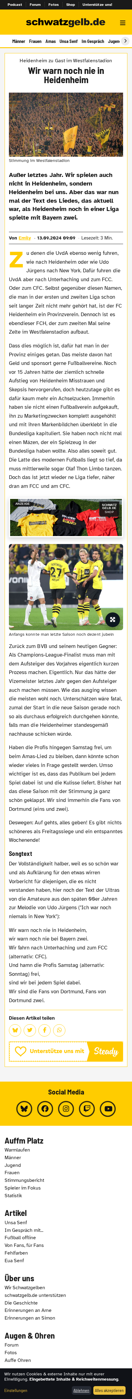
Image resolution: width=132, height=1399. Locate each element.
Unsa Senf (69, 41)
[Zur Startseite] (66, 23)
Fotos (54, 4)
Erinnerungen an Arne (28, 1310)
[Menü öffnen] (122, 23)
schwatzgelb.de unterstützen (35, 1295)
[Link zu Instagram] (66, 1109)
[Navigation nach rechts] (125, 41)
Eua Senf (14, 1261)
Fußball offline (20, 1238)
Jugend (114, 41)
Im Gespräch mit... (24, 1230)
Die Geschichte (21, 1303)
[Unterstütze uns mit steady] (66, 1051)
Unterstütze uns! (97, 4)
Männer (18, 41)
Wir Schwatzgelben (25, 1288)
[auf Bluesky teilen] (15, 1030)
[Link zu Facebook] (45, 1109)
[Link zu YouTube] (108, 1109)
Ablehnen (81, 1390)
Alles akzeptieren (109, 1390)
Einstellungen (15, 1390)
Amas (50, 41)
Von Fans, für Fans (24, 1245)
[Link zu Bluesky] (24, 1109)
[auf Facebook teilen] (44, 1030)
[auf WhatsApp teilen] (59, 1030)
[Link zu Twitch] (87, 1109)
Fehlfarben (16, 1253)
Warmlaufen (17, 1150)
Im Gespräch (93, 41)
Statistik (13, 1196)
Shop (70, 4)
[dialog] (66, 1383)
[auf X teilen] (30, 1030)
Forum (35, 4)
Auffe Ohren (18, 1360)
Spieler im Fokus (23, 1188)
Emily (25, 238)
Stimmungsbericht (24, 1180)
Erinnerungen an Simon (30, 1318)
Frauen (35, 41)
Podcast (15, 4)
